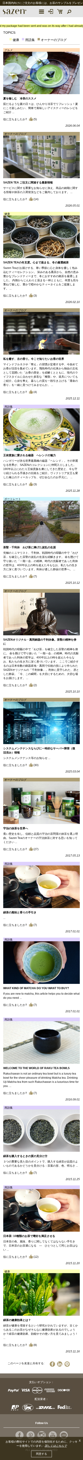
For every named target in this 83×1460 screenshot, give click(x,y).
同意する (41, 1453)
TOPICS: (9, 32)
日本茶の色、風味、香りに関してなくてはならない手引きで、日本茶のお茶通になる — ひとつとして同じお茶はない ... (40, 1245)
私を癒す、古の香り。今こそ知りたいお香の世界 (33, 358)
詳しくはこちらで (56, 1445)
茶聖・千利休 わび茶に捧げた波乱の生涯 (29, 547)
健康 (16, 40)
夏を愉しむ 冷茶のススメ (19, 98)
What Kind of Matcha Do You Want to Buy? (36, 988)
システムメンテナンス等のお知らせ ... (26, 758)
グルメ (8, 50)
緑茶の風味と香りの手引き (19, 912)
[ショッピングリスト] (59, 11)
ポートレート (12, 499)
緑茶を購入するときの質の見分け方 (25, 1156)
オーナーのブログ (54, 40)
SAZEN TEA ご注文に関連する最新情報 (28, 182)
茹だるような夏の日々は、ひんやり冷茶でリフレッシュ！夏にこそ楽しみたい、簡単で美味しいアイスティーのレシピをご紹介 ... (40, 108)
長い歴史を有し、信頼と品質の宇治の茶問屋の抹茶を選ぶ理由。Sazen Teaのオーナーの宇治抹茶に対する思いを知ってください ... (40, 838)
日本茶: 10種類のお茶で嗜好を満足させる (29, 1236)
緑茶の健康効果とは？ (17, 1320)
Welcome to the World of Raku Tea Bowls (36, 1068)
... (4, 918)
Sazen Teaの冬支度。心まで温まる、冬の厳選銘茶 (36, 262)
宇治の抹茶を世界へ (15, 828)
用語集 (30, 40)
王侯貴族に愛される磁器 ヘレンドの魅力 (29, 455)
